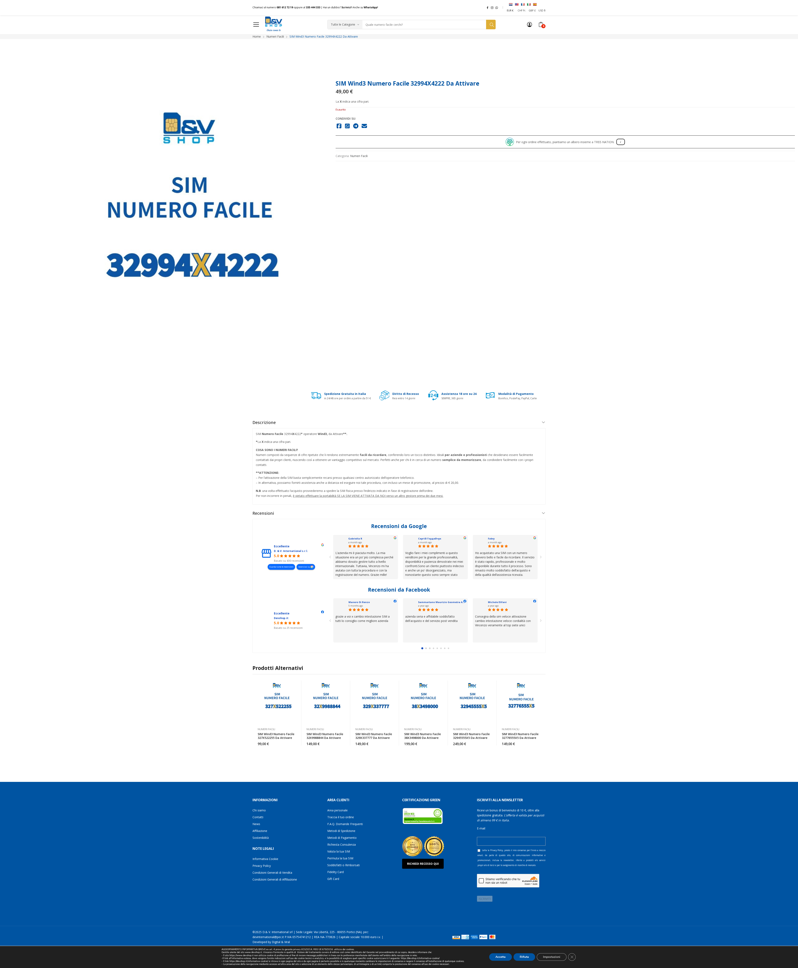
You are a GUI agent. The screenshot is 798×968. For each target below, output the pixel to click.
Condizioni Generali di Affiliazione (274, 879)
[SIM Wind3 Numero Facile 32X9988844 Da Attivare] (325, 702)
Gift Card (333, 879)
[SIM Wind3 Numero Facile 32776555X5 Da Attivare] (521, 702)
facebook (487, 7)
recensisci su (304, 566)
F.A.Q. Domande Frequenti (345, 824)
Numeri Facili (359, 156)
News (256, 824)
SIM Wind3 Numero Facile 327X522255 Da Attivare (276, 736)
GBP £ (532, 10)
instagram (492, 7)
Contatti (257, 817)
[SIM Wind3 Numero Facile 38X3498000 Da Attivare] (423, 702)
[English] (516, 4)
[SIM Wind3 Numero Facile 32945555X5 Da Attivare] (472, 702)
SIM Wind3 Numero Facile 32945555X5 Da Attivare (471, 736)
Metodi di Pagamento (342, 838)
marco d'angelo (498, 538)
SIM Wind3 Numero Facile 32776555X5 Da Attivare (520, 736)
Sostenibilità (260, 838)
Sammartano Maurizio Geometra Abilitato (445, 602)
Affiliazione (259, 831)
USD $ (542, 10)
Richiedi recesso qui (423, 864)
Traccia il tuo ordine (340, 817)
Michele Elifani (497, 602)
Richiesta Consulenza (341, 844)
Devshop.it (281, 618)
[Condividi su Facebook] (339, 126)
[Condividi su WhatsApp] (347, 126)
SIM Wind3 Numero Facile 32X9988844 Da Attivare (325, 736)
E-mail (481, 828)
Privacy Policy (261, 866)
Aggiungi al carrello (296, 741)
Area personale (337, 810)
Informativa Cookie (265, 859)
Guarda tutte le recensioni (281, 566)
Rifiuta (524, 957)
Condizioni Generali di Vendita (272, 873)
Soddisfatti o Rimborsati (343, 865)
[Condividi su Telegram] (355, 126)
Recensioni (263, 513)
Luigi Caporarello (429, 538)
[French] (523, 4)
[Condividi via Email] (364, 126)
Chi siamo (259, 810)
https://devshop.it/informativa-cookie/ (420, 958)
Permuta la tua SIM (340, 858)
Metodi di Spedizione (341, 831)
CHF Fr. (522, 10)
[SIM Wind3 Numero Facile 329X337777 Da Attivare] (374, 702)
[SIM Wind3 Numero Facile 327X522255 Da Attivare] (277, 702)
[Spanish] (535, 4)
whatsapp (497, 7)
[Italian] (529, 4)
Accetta (500, 957)
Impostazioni (551, 957)
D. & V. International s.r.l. (291, 551)
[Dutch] (510, 4)
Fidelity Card (335, 872)
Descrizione (264, 422)
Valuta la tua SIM (338, 851)
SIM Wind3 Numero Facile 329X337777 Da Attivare (373, 736)
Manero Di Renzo (359, 602)
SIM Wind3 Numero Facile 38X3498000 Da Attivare (422, 736)
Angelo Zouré (357, 538)
